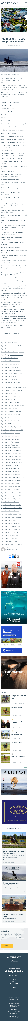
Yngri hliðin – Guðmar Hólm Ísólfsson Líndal (12, 477)
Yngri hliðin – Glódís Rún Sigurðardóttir (11, 505)
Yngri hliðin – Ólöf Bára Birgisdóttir (10, 424)
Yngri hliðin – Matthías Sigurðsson (9, 393)
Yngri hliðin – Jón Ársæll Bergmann (10, 532)
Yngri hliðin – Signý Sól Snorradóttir (10, 541)
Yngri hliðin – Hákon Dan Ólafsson (10, 511)
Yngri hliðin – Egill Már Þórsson (9, 520)
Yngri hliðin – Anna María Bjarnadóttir (10, 486)
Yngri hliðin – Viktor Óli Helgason (9, 358)
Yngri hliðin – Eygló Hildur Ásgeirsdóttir (11, 480)
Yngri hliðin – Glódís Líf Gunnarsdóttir (10, 471)
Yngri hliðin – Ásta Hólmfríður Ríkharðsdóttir (12, 346)
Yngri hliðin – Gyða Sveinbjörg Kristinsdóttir (12, 544)
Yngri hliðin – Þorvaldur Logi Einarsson (11, 535)
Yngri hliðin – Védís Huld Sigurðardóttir (11, 499)
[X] (15, 557)
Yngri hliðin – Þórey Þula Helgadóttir (10, 483)
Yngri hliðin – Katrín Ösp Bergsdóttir (10, 421)
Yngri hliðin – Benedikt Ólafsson (9, 343)
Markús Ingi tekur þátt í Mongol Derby (17, 743)
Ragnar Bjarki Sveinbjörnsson (15, 355)
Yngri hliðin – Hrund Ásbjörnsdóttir (10, 436)
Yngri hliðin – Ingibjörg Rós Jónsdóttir (10, 415)
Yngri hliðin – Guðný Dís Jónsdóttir (10, 379)
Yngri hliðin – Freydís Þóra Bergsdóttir (11, 411)
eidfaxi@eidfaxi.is (14, 971)
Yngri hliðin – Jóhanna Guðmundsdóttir (11, 508)
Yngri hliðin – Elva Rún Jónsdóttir (9, 376)
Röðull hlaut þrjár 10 (16, 707)
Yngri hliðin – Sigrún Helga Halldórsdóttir (11, 462)
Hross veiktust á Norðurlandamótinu (16, 733)
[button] (14, 529)
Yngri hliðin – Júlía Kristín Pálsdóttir (10, 538)
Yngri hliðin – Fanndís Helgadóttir (9, 445)
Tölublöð (14, 993)
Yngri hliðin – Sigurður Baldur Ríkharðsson (12, 349)
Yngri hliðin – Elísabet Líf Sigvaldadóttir (11, 370)
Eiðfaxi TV (14, 995)
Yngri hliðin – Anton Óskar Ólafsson (10, 402)
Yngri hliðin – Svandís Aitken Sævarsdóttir (12, 456)
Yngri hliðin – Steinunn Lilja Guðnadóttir (11, 373)
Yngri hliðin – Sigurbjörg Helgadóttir (10, 468)
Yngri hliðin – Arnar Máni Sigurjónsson (11, 523)
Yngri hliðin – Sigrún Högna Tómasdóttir (11, 496)
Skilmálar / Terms (14, 999)
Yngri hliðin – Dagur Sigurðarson (9, 399)
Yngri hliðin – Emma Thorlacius (9, 408)
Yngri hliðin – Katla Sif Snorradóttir (10, 439)
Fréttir (14, 979)
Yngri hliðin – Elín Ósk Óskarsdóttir (10, 364)
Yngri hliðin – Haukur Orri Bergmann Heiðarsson (13, 387)
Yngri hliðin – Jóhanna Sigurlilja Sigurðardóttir (13, 390)
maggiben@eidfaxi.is (10, 551)
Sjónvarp (14, 981)
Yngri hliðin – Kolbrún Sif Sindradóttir (10, 447)
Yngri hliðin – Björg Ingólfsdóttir (9, 418)
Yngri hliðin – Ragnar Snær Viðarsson (10, 396)
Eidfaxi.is (9, 3)
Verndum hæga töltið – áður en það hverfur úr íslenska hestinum (18, 697)
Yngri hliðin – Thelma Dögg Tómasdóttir (11, 493)
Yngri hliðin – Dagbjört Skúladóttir (9, 490)
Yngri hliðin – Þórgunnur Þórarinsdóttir (11, 474)
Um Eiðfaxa (14, 991)
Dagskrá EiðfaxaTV (14, 997)
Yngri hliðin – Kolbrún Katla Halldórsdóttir (12, 450)
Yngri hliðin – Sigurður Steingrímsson (10, 529)
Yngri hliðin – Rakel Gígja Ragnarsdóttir (11, 427)
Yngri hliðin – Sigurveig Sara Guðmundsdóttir (12, 405)
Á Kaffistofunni (14, 983)
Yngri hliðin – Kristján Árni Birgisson (10, 502)
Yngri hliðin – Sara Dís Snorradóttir (10, 442)
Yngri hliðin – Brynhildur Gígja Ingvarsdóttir (12, 430)
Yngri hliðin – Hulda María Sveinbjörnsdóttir (12, 352)
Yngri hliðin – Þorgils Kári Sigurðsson (10, 526)
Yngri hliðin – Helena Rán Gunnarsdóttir (11, 459)
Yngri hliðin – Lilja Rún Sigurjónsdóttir (10, 465)
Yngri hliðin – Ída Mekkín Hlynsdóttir (10, 367)
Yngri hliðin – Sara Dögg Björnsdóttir (10, 433)
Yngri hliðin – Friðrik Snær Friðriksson (10, 361)
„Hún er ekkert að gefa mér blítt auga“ (18, 721)
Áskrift (25, 767)
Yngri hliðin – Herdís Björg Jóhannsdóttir (11, 453)
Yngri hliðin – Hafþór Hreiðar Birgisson (11, 517)
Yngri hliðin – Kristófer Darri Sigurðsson (11, 514)
